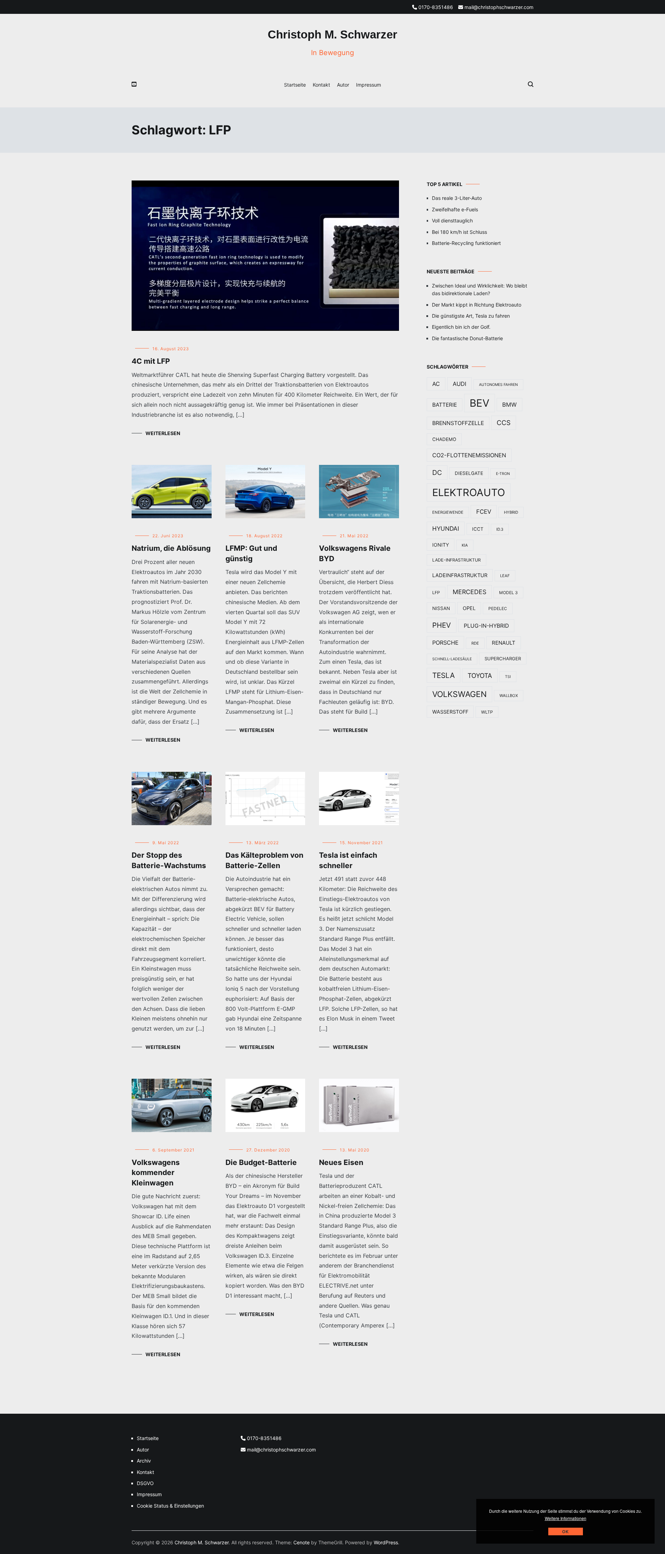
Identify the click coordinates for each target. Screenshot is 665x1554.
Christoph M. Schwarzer (332, 34)
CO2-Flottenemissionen (469, 455)
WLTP (487, 712)
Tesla (443, 675)
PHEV (441, 625)
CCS (504, 423)
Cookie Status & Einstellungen (170, 1506)
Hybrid (511, 512)
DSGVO (145, 1483)
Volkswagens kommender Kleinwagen (156, 1172)
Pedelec (497, 608)
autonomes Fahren (498, 384)
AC (436, 383)
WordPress (386, 1542)
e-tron (503, 473)
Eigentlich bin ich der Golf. (461, 327)
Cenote (301, 1542)
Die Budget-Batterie (261, 1162)
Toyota (480, 675)
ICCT (478, 529)
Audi (459, 383)
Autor (343, 85)
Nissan (441, 608)
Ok (565, 1531)
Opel (469, 608)
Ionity (440, 545)
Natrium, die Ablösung (171, 548)
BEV (479, 403)
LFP (436, 592)
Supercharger (503, 658)
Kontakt (321, 85)
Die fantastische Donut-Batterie (467, 338)
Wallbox (508, 695)
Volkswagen (459, 694)
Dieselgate (469, 473)
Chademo (444, 439)
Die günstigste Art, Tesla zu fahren (471, 316)
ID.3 (499, 529)
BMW (509, 404)
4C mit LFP (151, 361)
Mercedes (469, 591)
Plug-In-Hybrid (486, 626)
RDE (475, 643)
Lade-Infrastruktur (456, 560)
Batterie (444, 404)
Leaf (505, 575)
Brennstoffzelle (458, 423)
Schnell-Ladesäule (452, 659)
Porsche (445, 642)
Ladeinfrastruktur (459, 575)
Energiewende (447, 512)
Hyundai (445, 528)
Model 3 (508, 592)
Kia (465, 545)
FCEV (483, 511)
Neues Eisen (341, 1162)
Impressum (368, 85)
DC (437, 472)
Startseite (295, 85)
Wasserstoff (450, 712)
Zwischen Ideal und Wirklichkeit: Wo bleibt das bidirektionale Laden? (479, 289)
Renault (503, 642)
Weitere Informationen (565, 1518)
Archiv (144, 1461)
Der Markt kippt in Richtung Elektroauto (476, 305)
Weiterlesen (162, 433)
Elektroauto (468, 492)
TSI (508, 676)
